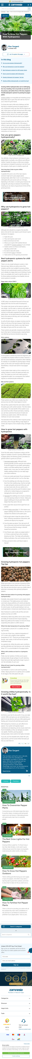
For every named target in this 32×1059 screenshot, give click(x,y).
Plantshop (16, 781)
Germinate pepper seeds (10, 461)
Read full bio (6, 771)
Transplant (7, 496)
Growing (5, 781)
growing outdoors (17, 245)
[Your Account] (28, 4)
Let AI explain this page (16, 54)
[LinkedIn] (27, 771)
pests (13, 253)
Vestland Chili (20, 155)
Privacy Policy (22, 967)
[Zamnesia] (15, 4)
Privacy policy (27, 1043)
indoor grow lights (13, 509)
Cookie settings (16, 1056)
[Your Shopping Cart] (30, 4)
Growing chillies (5, 97)
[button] (4, 47)
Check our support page (25, 1029)
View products (16, 687)
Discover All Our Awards (16, 983)
